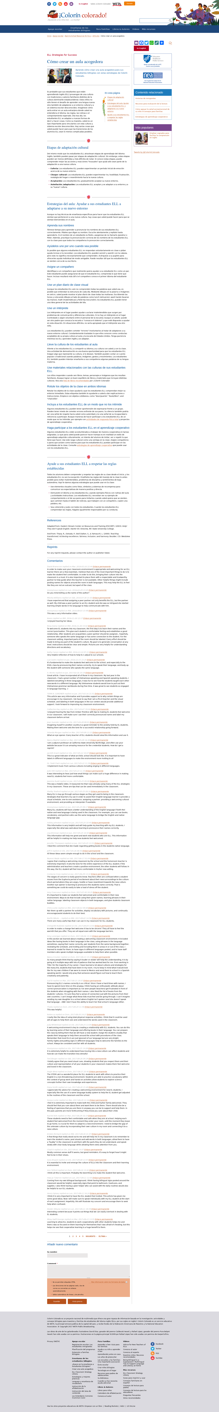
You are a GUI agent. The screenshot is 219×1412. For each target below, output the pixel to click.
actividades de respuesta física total (102, 419)
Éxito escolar (103, 1365)
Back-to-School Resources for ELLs (78, 36)
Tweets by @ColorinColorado (147, 152)
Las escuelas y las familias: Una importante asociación (109, 1361)
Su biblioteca (103, 1378)
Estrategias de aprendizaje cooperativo (151, 117)
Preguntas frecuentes (132, 1395)
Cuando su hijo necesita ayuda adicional (107, 1382)
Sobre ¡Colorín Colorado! (101, 4)
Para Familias (103, 29)
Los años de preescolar (107, 1357)
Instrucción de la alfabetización (79, 1387)
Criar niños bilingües (106, 1367)
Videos (135, 29)
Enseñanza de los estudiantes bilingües (79, 29)
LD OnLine (131, 1406)
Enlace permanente (102, 567)
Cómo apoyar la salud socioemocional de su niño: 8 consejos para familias (152, 110)
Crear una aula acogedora (82, 1369)
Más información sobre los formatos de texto (108, 1282)
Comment (52, 1263)
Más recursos (148, 29)
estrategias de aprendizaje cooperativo (94, 445)
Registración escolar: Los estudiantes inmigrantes (82, 1345)
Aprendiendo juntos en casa (109, 1354)
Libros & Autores (121, 29)
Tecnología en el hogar (107, 1370)
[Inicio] (78, 16)
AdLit (122, 1406)
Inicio (49, 36)
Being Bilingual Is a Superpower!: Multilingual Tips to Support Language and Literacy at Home (133, 1363)
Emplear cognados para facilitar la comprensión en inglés (159, 135)
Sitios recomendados (131, 1398)
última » (103, 1236)
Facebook (49, 4)
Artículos (96, 36)
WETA (117, 4)
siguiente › (91, 1236)
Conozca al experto (131, 1352)
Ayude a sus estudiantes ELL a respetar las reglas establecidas (118, 117)
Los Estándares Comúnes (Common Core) (82, 1397)
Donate (130, 3)
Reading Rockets (111, 1406)
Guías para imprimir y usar (134, 1378)
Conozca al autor (105, 1396)
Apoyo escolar (55, 29)
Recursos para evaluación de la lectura (151, 104)
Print (71, 4)
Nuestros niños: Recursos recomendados (133, 1356)
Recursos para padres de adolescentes (108, 1374)
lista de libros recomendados (76, 381)
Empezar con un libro (93, 1406)
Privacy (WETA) (53, 1341)
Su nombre (52, 1252)
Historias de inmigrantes (145, 98)
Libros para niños (105, 1390)
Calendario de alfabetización (109, 1393)
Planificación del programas (83, 1349)
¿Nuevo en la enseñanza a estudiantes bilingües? (83, 1365)
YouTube (66, 4)
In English (83, 4)
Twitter (55, 4)
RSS (60, 4)
